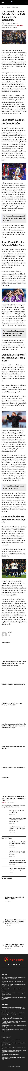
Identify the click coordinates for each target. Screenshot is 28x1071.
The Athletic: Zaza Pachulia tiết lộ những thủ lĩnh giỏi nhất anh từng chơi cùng (13, 798)
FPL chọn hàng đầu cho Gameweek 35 (13, 767)
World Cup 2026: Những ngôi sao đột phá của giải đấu (12, 981)
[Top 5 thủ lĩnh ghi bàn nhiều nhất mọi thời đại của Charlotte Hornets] (4, 862)
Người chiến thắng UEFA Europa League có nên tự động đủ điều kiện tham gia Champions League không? (14, 663)
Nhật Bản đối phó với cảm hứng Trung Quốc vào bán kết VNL (14, 945)
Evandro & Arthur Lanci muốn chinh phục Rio (10, 1054)
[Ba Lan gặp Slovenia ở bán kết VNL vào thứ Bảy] (4, 812)
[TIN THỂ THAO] (14, 2)
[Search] (25, 2)
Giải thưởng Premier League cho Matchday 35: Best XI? (12, 704)
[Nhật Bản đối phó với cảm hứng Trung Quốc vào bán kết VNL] (14, 935)
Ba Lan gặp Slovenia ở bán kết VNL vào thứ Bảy (14, 898)
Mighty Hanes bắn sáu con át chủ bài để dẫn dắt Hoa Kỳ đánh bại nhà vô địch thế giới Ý (17, 819)
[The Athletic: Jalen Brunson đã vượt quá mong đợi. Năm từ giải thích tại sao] (4, 828)
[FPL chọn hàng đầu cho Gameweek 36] (14, 675)
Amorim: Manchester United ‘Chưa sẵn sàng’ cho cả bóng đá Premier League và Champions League (14, 725)
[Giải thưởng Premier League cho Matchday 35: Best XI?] (14, 694)
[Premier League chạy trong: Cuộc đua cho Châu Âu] (14, 737)
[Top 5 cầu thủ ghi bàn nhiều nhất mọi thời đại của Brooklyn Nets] (4, 870)
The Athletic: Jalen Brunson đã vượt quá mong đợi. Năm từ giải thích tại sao (17, 828)
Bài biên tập (20, 25)
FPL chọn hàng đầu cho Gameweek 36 (13, 684)
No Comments (6, 27)
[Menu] (3, 2)
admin (7, 23)
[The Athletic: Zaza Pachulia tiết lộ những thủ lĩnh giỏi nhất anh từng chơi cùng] (14, 788)
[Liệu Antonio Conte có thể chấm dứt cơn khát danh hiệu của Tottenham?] (14, 38)
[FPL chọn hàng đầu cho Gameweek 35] (14, 758)
